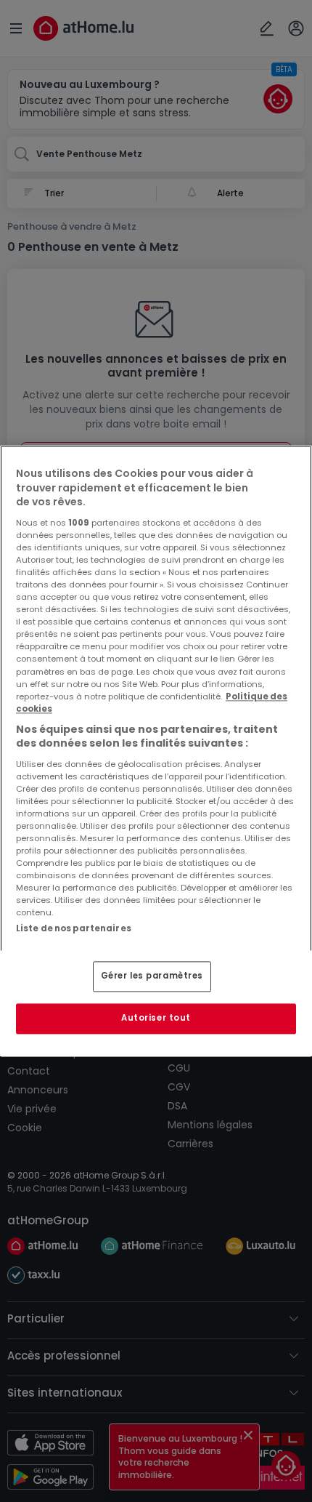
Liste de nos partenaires (73, 928)
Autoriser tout (156, 1018)
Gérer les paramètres (152, 976)
